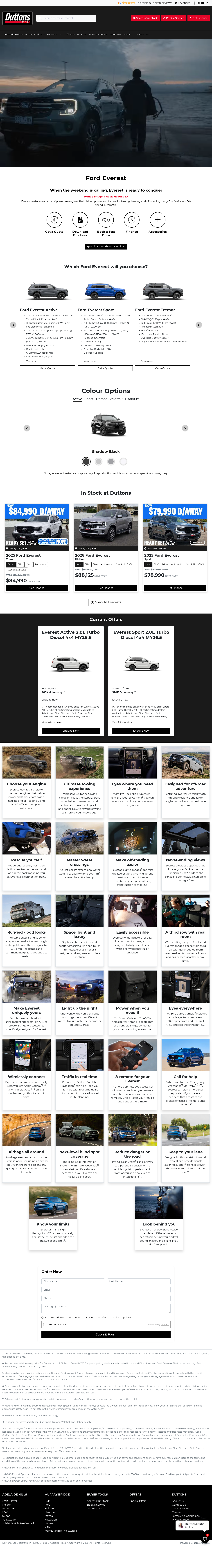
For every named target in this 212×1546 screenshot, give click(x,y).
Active (77, 399)
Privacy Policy (180, 1520)
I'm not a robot (57, 1324)
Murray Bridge (33, 34)
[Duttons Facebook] (195, 3)
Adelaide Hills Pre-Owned (18, 1523)
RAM (48, 1527)
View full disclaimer (52, 722)
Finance (81, 34)
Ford (47, 1505)
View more (32, 361)
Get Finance (36, 588)
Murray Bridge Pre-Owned (61, 1531)
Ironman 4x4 (54, 34)
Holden (6, 1505)
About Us (178, 1501)
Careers (176, 1512)
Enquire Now (71, 731)
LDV (4, 1512)
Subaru (6, 1516)
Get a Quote (47, 368)
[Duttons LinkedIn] (207, 3)
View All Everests (108, 602)
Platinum (132, 399)
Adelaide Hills (12, 34)
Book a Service (98, 34)
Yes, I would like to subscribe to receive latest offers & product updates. (88, 1317)
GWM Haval (9, 1501)
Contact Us (141, 34)
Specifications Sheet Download (106, 246)
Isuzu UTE (8, 1508)
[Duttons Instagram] (199, 3)
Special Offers (138, 1501)
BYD (47, 1501)
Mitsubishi (51, 1520)
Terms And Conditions (186, 1516)
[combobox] (66, 18)
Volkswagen (9, 1520)
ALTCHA (165, 1325)
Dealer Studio (202, 1543)
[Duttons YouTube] (203, 3)
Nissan (49, 1523)
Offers (68, 34)
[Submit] (40, 18)
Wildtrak (116, 399)
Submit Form (106, 1334)
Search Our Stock (98, 1501)
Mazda (49, 1516)
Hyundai (50, 1512)
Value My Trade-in (120, 34)
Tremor (101, 399)
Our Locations (180, 1508)
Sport (89, 399)
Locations (184, 3)
